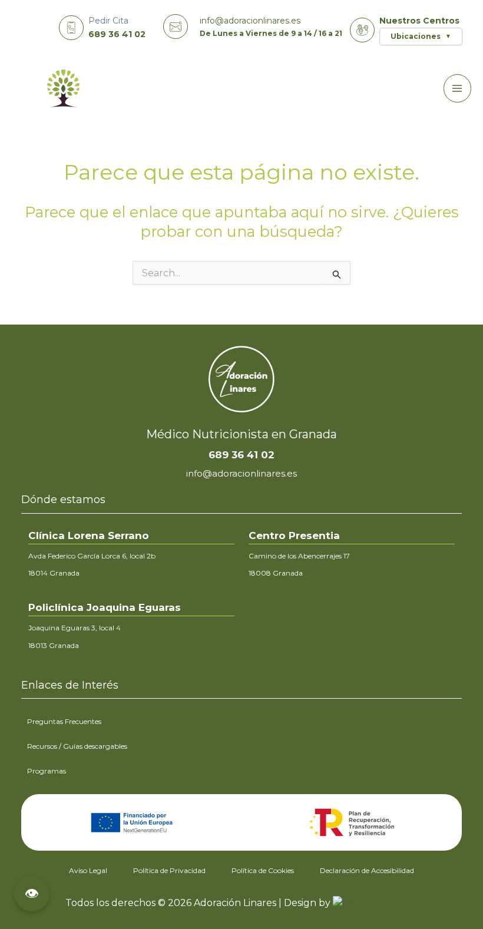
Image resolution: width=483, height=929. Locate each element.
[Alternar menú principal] (458, 88)
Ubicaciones (421, 36)
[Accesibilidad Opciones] (31, 893)
